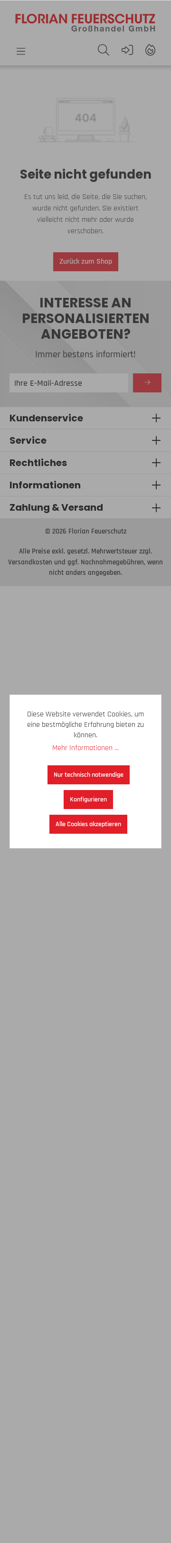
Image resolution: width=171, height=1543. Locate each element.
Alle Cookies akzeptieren (88, 824)
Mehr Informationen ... (85, 748)
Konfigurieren (88, 799)
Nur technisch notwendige (89, 775)
